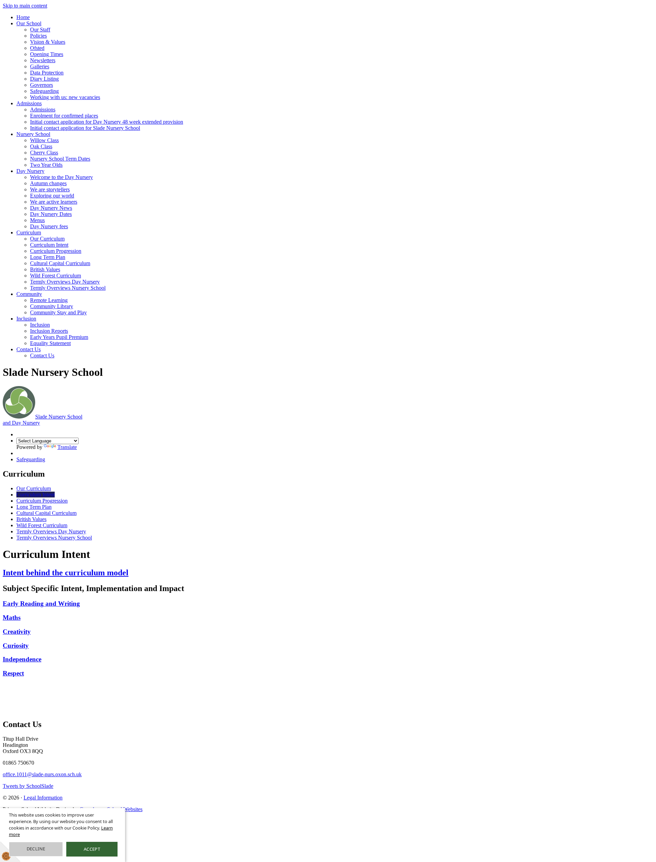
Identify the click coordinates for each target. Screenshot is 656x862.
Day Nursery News (51, 208)
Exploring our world (52, 196)
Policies (38, 36)
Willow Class (44, 140)
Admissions (29, 103)
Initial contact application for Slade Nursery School (85, 128)
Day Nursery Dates (51, 214)
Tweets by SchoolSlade (28, 786)
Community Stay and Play (58, 312)
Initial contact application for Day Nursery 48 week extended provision (106, 122)
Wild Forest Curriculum (55, 275)
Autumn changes (48, 183)
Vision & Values (47, 42)
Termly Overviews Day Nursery (65, 282)
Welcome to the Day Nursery (61, 177)
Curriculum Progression (55, 251)
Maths (11, 617)
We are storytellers (50, 189)
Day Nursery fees (49, 226)
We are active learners (53, 202)
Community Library (51, 306)
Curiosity (16, 645)
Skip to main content (25, 6)
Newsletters (42, 60)
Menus (37, 220)
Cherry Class (44, 152)
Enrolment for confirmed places (64, 116)
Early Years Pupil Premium (59, 337)
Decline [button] (36, 849)
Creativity (17, 631)
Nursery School (33, 134)
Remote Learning (49, 300)
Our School (28, 23)
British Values (45, 269)
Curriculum (28, 232)
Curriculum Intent (49, 245)
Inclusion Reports (49, 331)
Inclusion (26, 318)
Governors (41, 85)
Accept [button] (92, 849)
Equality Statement (50, 343)
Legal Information (43, 798)
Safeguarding (44, 91)
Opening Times (46, 54)
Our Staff (40, 29)
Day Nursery (30, 171)
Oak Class (41, 146)
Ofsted (37, 48)
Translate (67, 447)
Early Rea (17, 603)
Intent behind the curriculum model (65, 572)
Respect (13, 673)
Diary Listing (44, 79)
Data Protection (47, 73)
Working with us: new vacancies (65, 97)
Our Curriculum (47, 239)
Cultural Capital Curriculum (60, 263)
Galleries (39, 66)
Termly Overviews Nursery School (68, 288)
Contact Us (28, 349)
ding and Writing (55, 603)
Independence (22, 659)
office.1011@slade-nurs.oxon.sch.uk (42, 774)
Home (23, 17)
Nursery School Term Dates (60, 159)
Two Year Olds (46, 165)
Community (29, 294)
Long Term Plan (47, 257)
